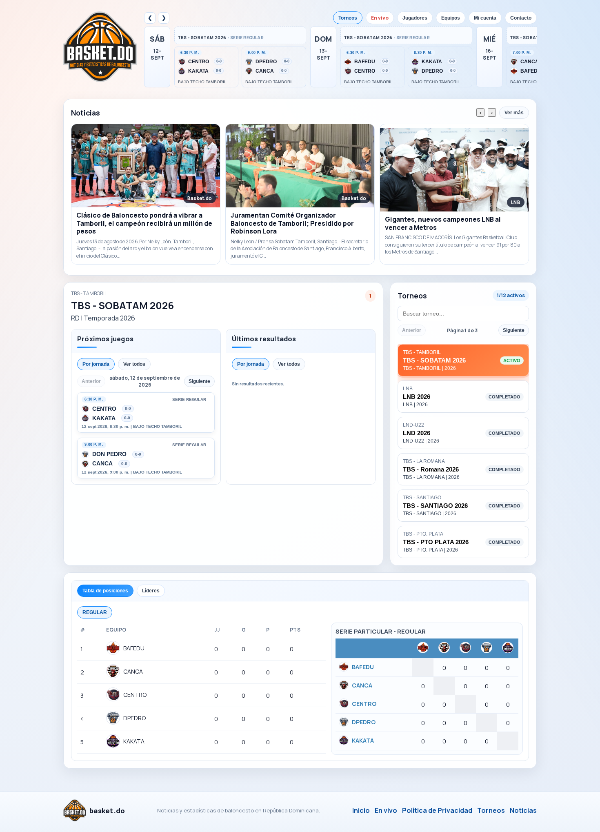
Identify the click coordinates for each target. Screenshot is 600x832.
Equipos (450, 18)
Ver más (514, 113)
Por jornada (95, 364)
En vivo (380, 17)
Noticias (523, 810)
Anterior (411, 330)
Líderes (151, 591)
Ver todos (134, 364)
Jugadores (414, 18)
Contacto (520, 18)
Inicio (361, 810)
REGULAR (94, 612)
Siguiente (513, 330)
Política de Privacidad (437, 810)
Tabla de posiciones (105, 591)
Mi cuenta (485, 18)
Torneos (347, 18)
